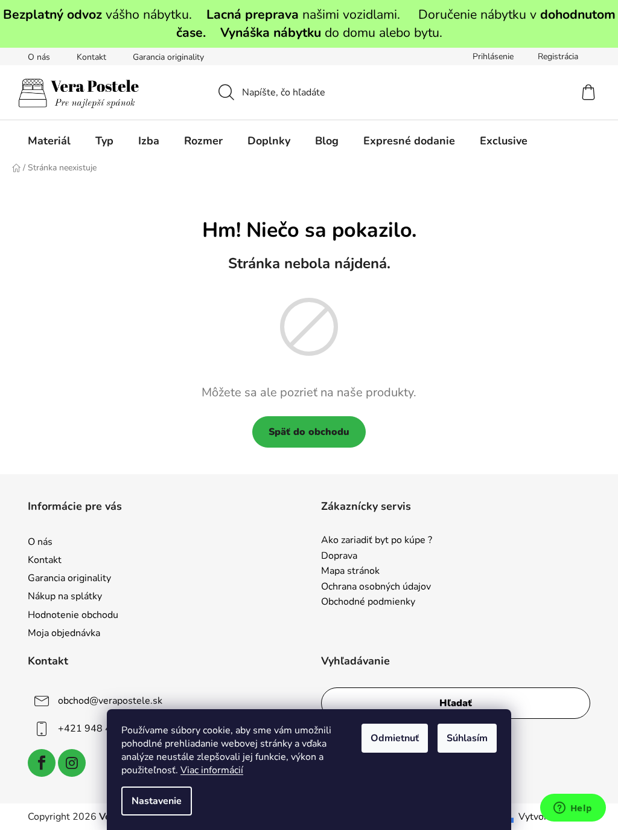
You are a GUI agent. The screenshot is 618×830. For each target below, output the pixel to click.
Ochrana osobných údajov (376, 587)
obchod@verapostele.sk (110, 700)
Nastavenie (157, 801)
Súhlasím (467, 738)
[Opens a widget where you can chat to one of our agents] (573, 809)
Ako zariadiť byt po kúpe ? (376, 540)
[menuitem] (49, 140)
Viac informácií (211, 770)
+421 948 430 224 (101, 728)
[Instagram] (72, 763)
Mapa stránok (350, 571)
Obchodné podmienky (368, 602)
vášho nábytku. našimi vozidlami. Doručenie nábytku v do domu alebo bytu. (309, 23)
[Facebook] (42, 763)
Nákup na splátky (65, 596)
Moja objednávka (64, 633)
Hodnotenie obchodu (73, 615)
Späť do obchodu (309, 432)
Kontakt (91, 57)
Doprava (339, 556)
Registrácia (558, 56)
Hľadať (455, 703)
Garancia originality (168, 57)
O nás (39, 57)
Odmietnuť (395, 738)
